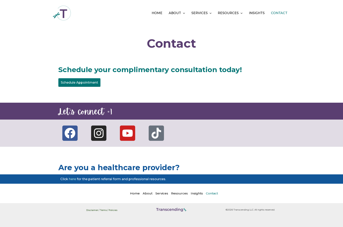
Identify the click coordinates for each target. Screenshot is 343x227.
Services (199, 13)
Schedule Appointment (79, 82)
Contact (279, 13)
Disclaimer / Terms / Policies (101, 210)
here (72, 179)
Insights (257, 13)
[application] (183, 13)
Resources (228, 13)
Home (157, 13)
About (175, 13)
